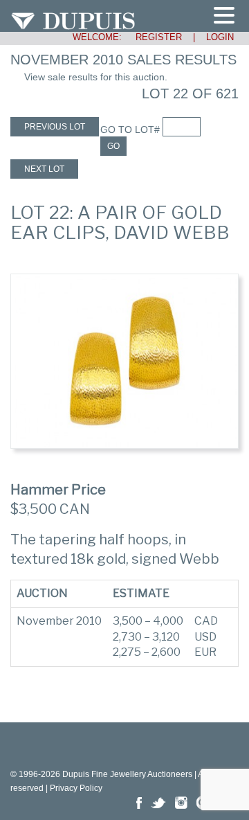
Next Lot (44, 169)
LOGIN (220, 37)
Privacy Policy (76, 788)
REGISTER (153, 37)
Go (113, 146)
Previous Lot (54, 127)
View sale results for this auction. (95, 76)
